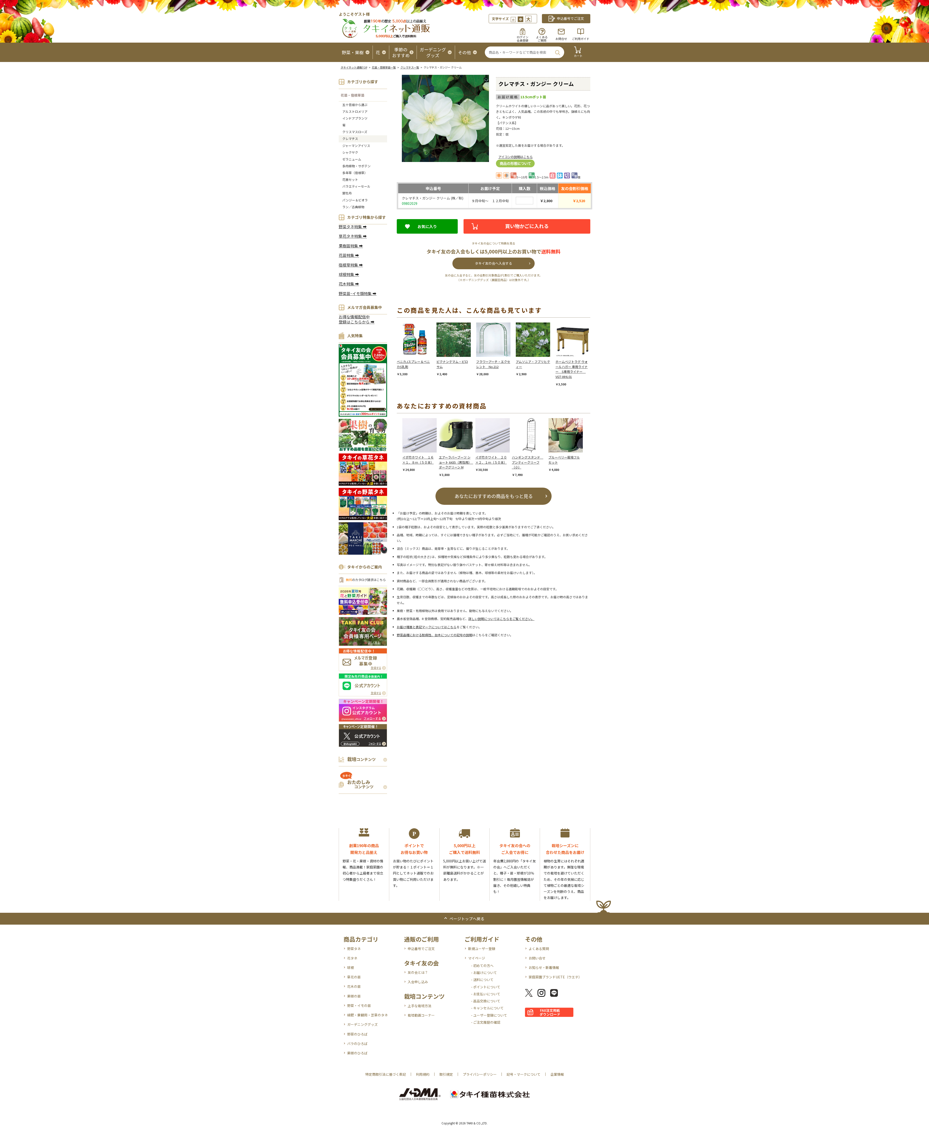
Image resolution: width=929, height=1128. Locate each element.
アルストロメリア (354, 111)
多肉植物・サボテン (356, 166)
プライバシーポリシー (480, 1074)
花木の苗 (354, 986)
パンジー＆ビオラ (355, 200)
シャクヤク (350, 152)
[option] (416, 349)
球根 (350, 967)
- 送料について (482, 979)
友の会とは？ (418, 972)
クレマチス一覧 (409, 67)
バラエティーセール (356, 186)
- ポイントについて (485, 986)
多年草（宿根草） (354, 172)
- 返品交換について (485, 1000)
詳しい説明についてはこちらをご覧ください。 (501, 618)
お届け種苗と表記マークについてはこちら (427, 627)
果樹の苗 (354, 996)
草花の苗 (354, 977)
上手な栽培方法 (419, 1005)
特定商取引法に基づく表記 (385, 1074)
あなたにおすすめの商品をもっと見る (494, 495)
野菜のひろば (357, 1034)
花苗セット (350, 179)
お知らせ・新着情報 (544, 967)
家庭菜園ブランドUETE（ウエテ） (555, 977)
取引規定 (446, 1074)
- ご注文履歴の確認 (485, 1022)
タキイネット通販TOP (354, 67)
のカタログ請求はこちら (366, 579)
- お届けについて (484, 972)
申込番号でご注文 (421, 948)
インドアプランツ (354, 118)
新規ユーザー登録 (481, 948)
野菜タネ (354, 948)
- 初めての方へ (482, 965)
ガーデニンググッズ (362, 1024)
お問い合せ (537, 958)
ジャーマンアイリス (356, 145)
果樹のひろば (357, 1053)
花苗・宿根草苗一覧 (384, 67)
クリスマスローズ (354, 132)
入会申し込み (418, 981)
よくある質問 (539, 948)
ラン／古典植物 (353, 207)
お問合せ (561, 39)
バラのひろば (357, 1043)
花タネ (352, 958)
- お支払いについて (485, 993)
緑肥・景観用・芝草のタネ (367, 1015)
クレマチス (350, 138)
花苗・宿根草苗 (352, 95)
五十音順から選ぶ (354, 104)
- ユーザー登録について (489, 1015)
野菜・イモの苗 (359, 1005)
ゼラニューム (351, 159)
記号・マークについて (523, 1074)
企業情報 (557, 1074)
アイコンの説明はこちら (515, 156)
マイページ (476, 958)
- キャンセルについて (487, 1007)
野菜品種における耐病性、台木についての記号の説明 (434, 635)
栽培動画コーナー (421, 1015)
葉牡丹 (347, 193)
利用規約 (422, 1074)
